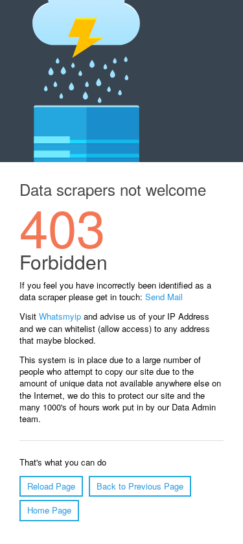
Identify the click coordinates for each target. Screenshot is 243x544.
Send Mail (164, 296)
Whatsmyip (60, 316)
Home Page (49, 510)
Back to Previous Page (140, 486)
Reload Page (51, 486)
